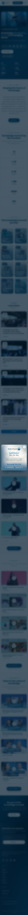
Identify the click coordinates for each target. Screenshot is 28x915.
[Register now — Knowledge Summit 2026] (14, 457)
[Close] (24, 447)
